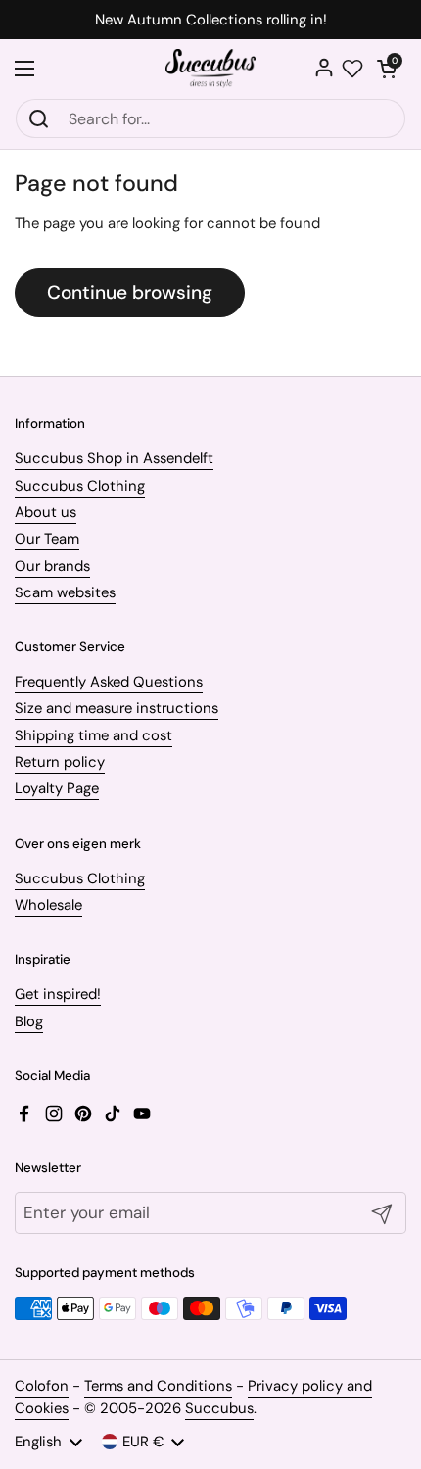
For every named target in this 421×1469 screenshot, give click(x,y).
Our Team (47, 538)
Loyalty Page (57, 788)
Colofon (42, 1386)
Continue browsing (129, 292)
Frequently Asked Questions (109, 681)
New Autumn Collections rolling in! (211, 20)
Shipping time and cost (93, 735)
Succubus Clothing (80, 486)
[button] (386, 68)
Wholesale (48, 905)
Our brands (52, 566)
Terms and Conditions (158, 1386)
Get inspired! (58, 994)
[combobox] (210, 118)
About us (45, 512)
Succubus (219, 1408)
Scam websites (65, 592)
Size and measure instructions (116, 708)
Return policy (60, 762)
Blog (29, 1021)
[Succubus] (211, 68)
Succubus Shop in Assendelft (114, 458)
